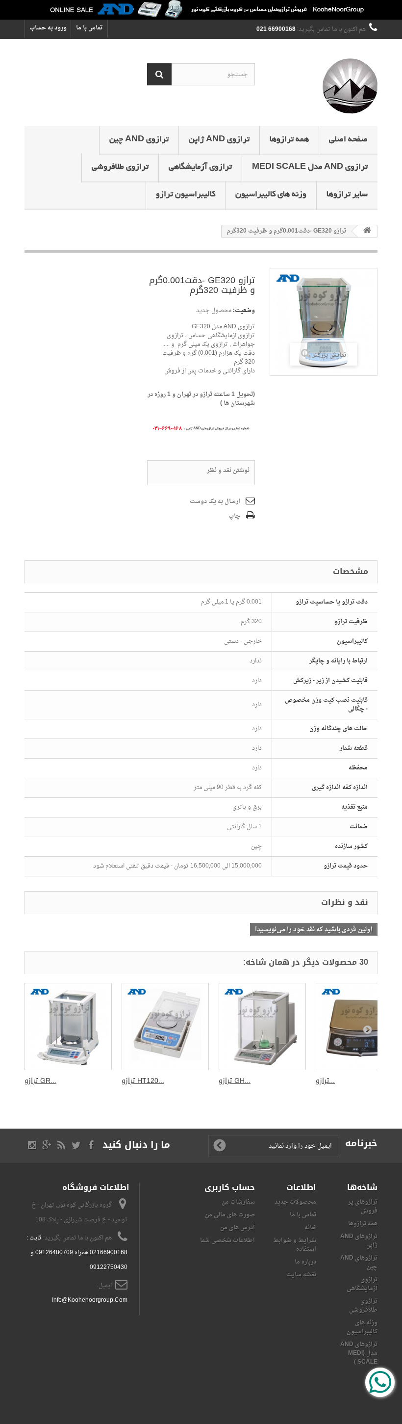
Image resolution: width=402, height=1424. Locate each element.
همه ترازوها (289, 139)
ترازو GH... (235, 1081)
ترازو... (325, 1081)
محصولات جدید (295, 1202)
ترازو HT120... (143, 1081)
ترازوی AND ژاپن (219, 139)
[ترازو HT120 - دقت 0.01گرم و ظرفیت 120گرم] (165, 1026)
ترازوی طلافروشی (120, 167)
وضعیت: (244, 310)
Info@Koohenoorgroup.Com (89, 1300)
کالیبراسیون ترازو (185, 194)
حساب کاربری (229, 1187)
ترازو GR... (40, 1081)
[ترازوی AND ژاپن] (323, 86)
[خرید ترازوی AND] (201, 10)
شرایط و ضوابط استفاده (294, 1245)
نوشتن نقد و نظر (228, 470)
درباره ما (305, 1262)
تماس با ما (89, 28)
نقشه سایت (301, 1274)
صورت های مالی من (230, 1215)
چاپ (234, 516)
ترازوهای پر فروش (362, 1206)
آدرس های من (237, 1227)
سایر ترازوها (347, 194)
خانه (310, 1227)
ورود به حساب (48, 28)
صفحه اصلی (348, 139)
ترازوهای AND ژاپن (358, 1241)
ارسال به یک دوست (215, 501)
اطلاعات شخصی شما (227, 1240)
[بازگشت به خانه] (367, 231)
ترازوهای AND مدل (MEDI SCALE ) (358, 1353)
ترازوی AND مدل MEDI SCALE (310, 167)
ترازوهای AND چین (358, 1262)
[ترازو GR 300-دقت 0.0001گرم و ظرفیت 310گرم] (68, 1026)
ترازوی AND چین (139, 139)
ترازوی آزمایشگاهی (200, 167)
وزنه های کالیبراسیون (270, 194)
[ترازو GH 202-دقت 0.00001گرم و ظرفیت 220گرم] (262, 1026)
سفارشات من (238, 1202)
